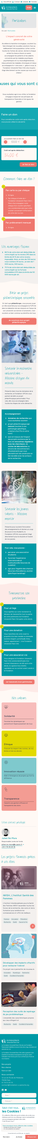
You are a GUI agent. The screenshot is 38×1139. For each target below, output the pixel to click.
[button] (34, 7)
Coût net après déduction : (14, 150)
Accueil (4, 31)
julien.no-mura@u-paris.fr (12, 844)
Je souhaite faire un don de (14, 139)
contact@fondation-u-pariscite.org (15, 1085)
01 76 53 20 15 (7, 1083)
